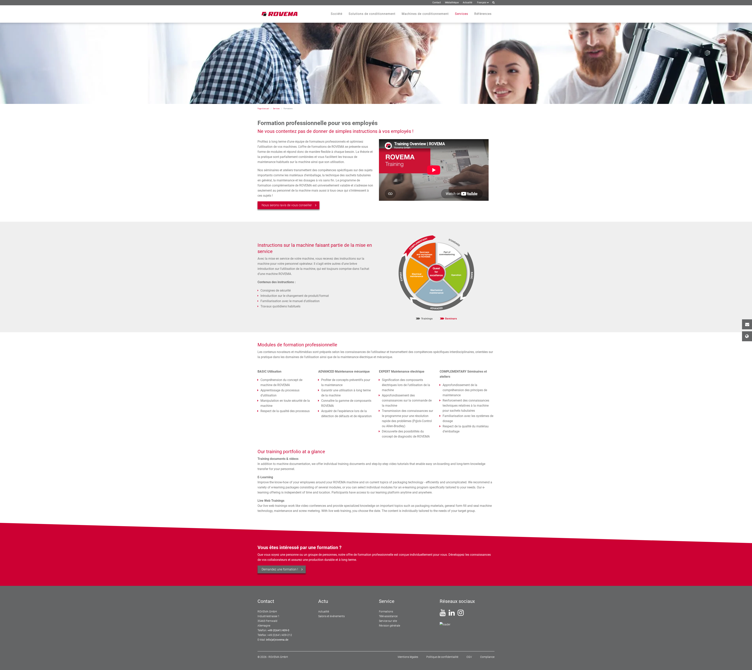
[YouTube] (443, 614)
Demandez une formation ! (280, 569)
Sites (747, 336)
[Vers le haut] (744, 662)
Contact (747, 324)
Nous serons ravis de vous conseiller (287, 205)
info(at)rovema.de (277, 639)
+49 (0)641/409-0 (278, 630)
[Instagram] (461, 614)
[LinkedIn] (452, 614)
